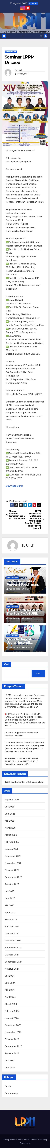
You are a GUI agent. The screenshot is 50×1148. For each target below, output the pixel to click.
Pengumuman (10, 52)
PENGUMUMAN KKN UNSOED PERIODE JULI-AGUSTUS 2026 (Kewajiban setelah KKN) (21, 761)
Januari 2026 (12, 849)
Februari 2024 (12, 1011)
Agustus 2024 (12, 968)
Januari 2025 (11, 933)
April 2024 (10, 997)
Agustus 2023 (12, 1053)
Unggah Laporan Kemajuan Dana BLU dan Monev (17, 515)
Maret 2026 (11, 835)
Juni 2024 (10, 983)
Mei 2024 (10, 990)
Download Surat (14, 486)
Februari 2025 (12, 926)
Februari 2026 (12, 842)
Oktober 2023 (12, 1039)
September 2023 (13, 1046)
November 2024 (13, 947)
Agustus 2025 (12, 884)
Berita (8, 1086)
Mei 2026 (9, 820)
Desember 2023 (13, 1025)
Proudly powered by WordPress (16, 1139)
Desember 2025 (13, 856)
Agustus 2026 (12, 799)
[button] (41, 36)
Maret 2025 (11, 919)
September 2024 (13, 961)
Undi (20, 70)
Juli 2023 (9, 1060)
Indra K (28, 589)
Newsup (41, 1139)
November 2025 (13, 863)
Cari (6, 664)
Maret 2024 (11, 1004)
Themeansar (25, 1143)
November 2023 (13, 1032)
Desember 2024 (13, 940)
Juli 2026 (9, 806)
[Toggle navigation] (23, 36)
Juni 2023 (10, 1067)
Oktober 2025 (12, 870)
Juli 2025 (9, 891)
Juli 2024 (10, 975)
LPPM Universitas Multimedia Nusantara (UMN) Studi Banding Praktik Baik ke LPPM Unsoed (33, 519)
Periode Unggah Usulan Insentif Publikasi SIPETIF (19, 642)
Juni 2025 (10, 898)
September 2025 (13, 877)
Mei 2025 (9, 905)
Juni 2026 (10, 813)
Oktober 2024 (12, 954)
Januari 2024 (12, 1018)
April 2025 (10, 912)
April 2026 (10, 827)
